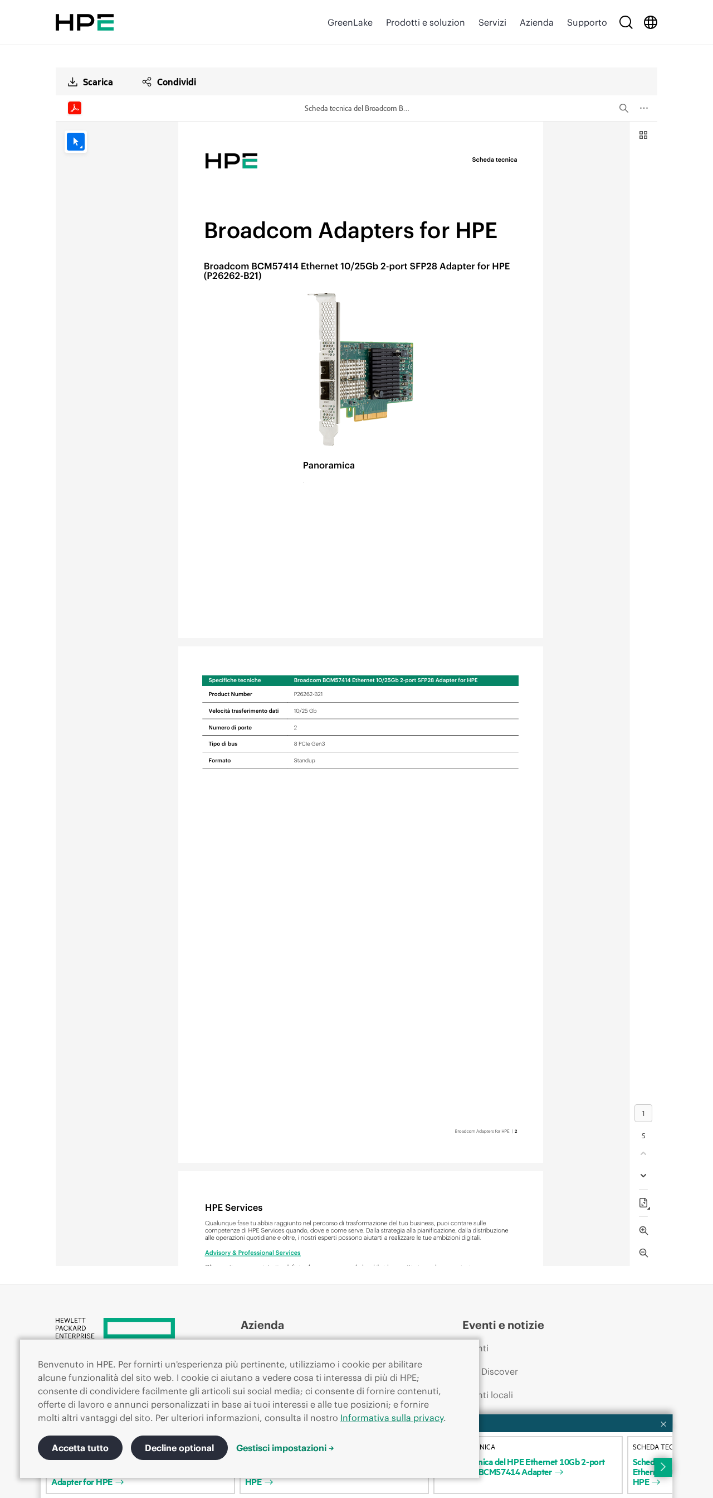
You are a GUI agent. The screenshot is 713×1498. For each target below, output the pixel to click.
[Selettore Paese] (650, 22)
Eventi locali (487, 1394)
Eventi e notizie (503, 1325)
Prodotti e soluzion (425, 22)
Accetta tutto (80, 1447)
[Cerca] (626, 22)
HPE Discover (490, 1371)
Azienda (537, 22)
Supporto (587, 22)
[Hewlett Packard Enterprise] (85, 22)
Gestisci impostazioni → (285, 1447)
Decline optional (179, 1447)
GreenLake (350, 22)
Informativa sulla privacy (391, 1417)
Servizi (492, 22)
